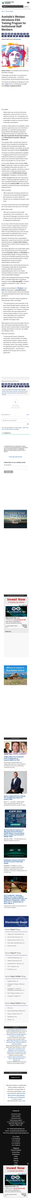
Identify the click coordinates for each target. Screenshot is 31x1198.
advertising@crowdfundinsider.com (19, 1133)
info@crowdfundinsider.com (17, 1128)
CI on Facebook (16, 1138)
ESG (3, 290)
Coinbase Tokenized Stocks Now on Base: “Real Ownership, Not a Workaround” (16, 1058)
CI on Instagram (16, 1143)
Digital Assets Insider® (16, 1120)
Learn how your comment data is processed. (15, 428)
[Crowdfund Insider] (8, 2)
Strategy (16, 1158)
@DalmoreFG (21, 1093)
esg (8, 393)
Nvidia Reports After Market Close (16, 1029)
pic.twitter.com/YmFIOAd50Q (16, 1097)
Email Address (7, 464)
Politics (16, 1156)
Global (19, 389)
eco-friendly (14, 391)
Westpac (20, 288)
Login (27, 414)
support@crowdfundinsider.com (18, 1131)
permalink (4, 394)
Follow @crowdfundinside (15, 457)
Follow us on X (15, 1077)
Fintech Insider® (15, 1116)
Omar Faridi (18, 39)
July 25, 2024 (21, 1101)
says (6, 84)
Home (3, 11)
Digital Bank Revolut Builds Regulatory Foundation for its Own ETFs (17, 1035)
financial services (12, 393)
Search (26, 6)
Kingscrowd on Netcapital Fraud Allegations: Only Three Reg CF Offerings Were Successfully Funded (16, 1050)
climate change (9, 391)
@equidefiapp (20, 1095)
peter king (19, 393)
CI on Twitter (16, 1136)
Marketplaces (16, 1154)
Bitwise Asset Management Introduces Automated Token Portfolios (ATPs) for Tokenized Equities (16, 1042)
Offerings (15, 1160)
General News (9, 11)
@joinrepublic (12, 1095)
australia (3, 391)
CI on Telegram (16, 1145)
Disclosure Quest (16, 1118)
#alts (12, 1093)
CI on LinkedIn (16, 1141)
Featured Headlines (16, 1150)
